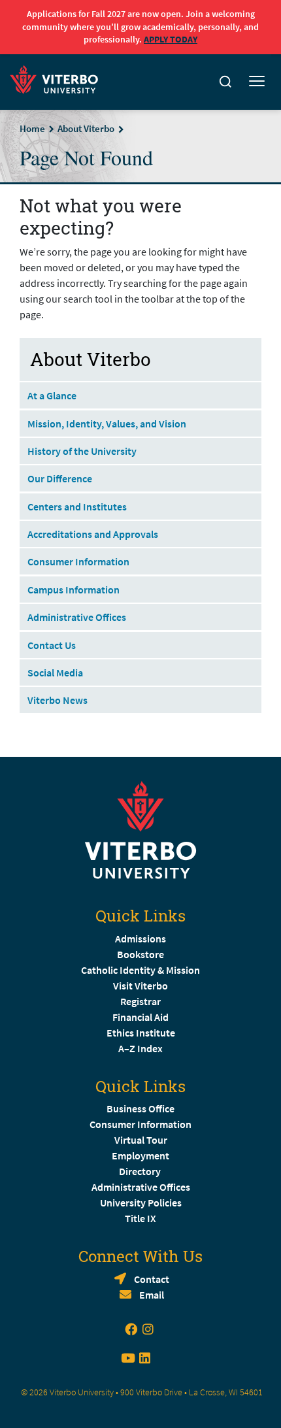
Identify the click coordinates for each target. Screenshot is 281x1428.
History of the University (82, 450)
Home (32, 128)
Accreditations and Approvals (92, 533)
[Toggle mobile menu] (256, 81)
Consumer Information (78, 561)
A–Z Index (140, 1048)
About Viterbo (86, 128)
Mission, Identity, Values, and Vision (106, 423)
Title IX (140, 1218)
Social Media (55, 672)
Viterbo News (57, 699)
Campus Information (73, 589)
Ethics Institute (141, 1032)
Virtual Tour (140, 1139)
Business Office (140, 1108)
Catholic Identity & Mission (140, 969)
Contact (151, 1279)
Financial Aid (140, 1016)
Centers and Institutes (77, 506)
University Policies (141, 1202)
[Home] (58, 77)
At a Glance (51, 395)
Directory (141, 1171)
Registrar (140, 1001)
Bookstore (140, 954)
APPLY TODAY (170, 39)
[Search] (225, 81)
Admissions (140, 938)
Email (151, 1294)
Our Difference (59, 478)
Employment (140, 1155)
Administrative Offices (76, 616)
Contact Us (51, 645)
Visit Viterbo (140, 985)
